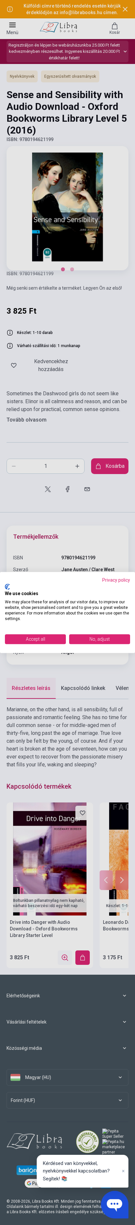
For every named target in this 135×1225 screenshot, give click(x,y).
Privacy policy (116, 580)
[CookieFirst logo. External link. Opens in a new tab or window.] (7, 587)
